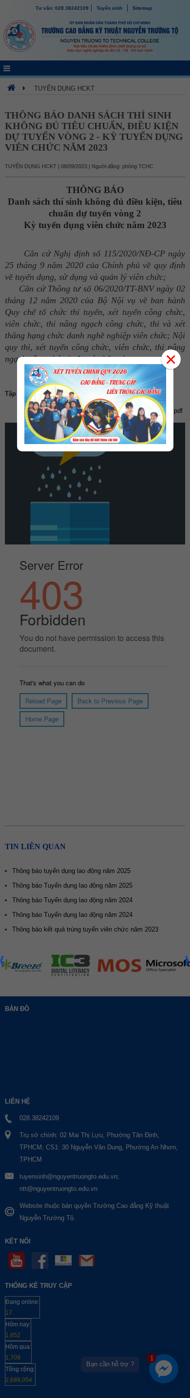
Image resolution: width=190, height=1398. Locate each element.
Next (187, 963)
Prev (2, 963)
